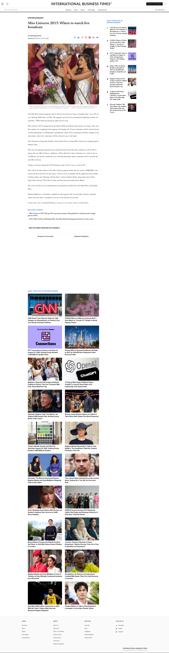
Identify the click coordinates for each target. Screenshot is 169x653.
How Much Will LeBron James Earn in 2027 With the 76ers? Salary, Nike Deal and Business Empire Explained (44, 608)
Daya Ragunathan (35, 36)
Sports (83, 10)
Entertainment (102, 10)
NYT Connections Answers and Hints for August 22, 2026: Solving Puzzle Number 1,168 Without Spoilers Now (43, 352)
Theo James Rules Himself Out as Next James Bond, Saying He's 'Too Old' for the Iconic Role (82, 480)
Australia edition (160, 10)
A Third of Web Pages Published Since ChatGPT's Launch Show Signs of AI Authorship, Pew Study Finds (79, 384)
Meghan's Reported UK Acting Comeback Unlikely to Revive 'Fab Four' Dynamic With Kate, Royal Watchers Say (44, 384)
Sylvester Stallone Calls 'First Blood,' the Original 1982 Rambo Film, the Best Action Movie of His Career (43, 416)
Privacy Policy (57, 634)
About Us (55, 625)
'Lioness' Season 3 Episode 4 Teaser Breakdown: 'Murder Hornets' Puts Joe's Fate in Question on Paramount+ (82, 544)
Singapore (87, 631)
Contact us (56, 628)
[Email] (93, 37)
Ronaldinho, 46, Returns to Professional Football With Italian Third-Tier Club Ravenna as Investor (81, 576)
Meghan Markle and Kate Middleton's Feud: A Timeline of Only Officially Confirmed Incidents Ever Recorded (45, 576)
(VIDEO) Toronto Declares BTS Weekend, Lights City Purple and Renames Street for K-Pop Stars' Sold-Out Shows (81, 512)
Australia (86, 625)
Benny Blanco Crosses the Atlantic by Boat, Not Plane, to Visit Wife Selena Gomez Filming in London (45, 544)
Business (68, 10)
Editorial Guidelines (81, 236)
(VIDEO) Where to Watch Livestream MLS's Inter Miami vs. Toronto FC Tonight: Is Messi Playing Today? (81, 320)
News (76, 10)
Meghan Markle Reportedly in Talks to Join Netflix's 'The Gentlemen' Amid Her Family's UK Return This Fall (81, 448)
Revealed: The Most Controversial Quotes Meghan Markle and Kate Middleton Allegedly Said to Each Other (44, 480)
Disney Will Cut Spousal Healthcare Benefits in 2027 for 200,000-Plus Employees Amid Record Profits (81, 352)
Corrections (56, 640)
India (85, 628)
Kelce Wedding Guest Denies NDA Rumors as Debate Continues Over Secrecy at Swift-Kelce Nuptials (45, 512)
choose (30, 153)
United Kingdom (88, 634)
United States (88, 637)
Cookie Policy (57, 637)
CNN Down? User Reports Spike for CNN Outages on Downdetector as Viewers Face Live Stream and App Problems (44, 320)
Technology (91, 10)
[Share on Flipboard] (86, 37)
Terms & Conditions (58, 631)
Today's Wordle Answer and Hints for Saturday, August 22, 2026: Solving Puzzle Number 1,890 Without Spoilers (43, 448)
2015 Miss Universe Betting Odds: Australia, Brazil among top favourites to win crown (61, 219)
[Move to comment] (97, 37)
